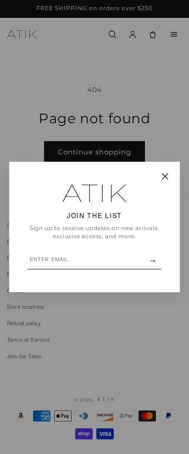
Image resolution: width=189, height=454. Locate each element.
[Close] (165, 177)
